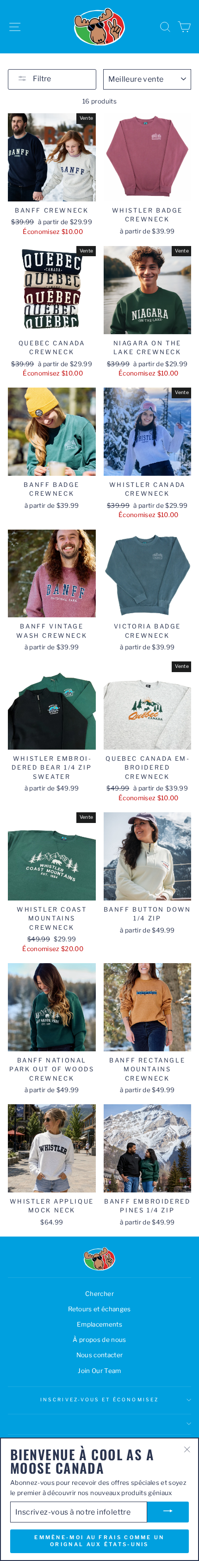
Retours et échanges (99, 1309)
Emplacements (99, 1324)
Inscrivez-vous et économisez (99, 1400)
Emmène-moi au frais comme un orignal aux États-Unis (99, 1541)
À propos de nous (99, 1339)
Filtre (41, 78)
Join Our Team (99, 1370)
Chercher (99, 1293)
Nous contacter (99, 1355)
